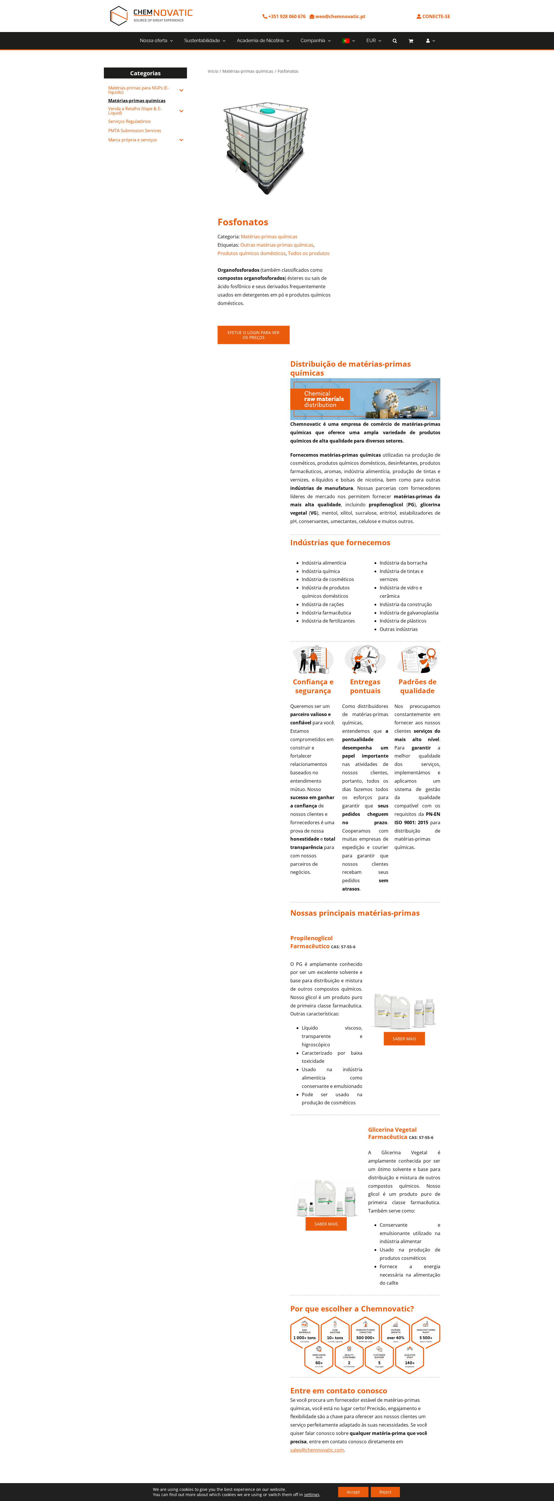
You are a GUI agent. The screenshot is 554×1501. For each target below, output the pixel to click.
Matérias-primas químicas (269, 236)
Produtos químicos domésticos (252, 253)
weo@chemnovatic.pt (339, 16)
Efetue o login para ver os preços (253, 335)
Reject (385, 1492)
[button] (395, 40)
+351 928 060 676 (286, 16)
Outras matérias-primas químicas (276, 245)
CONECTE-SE (435, 16)
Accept (353, 1492)
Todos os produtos (309, 253)
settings (311, 1494)
